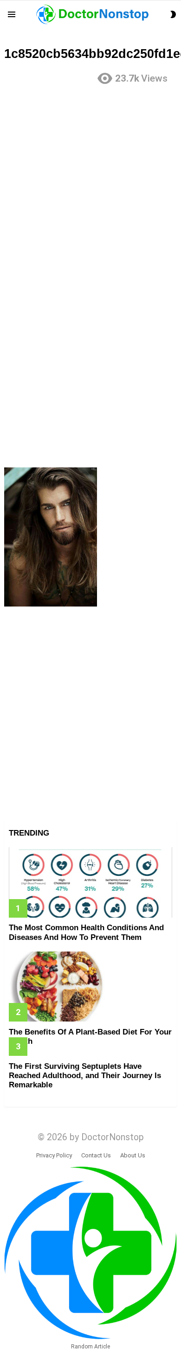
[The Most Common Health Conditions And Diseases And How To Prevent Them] (90, 882)
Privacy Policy (54, 1155)
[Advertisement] (90, 183)
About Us (132, 1155)
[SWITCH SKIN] (173, 14)
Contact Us (96, 1155)
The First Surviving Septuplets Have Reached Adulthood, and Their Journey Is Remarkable (85, 1076)
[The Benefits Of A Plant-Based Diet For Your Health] (90, 987)
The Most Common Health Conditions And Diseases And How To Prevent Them (86, 932)
